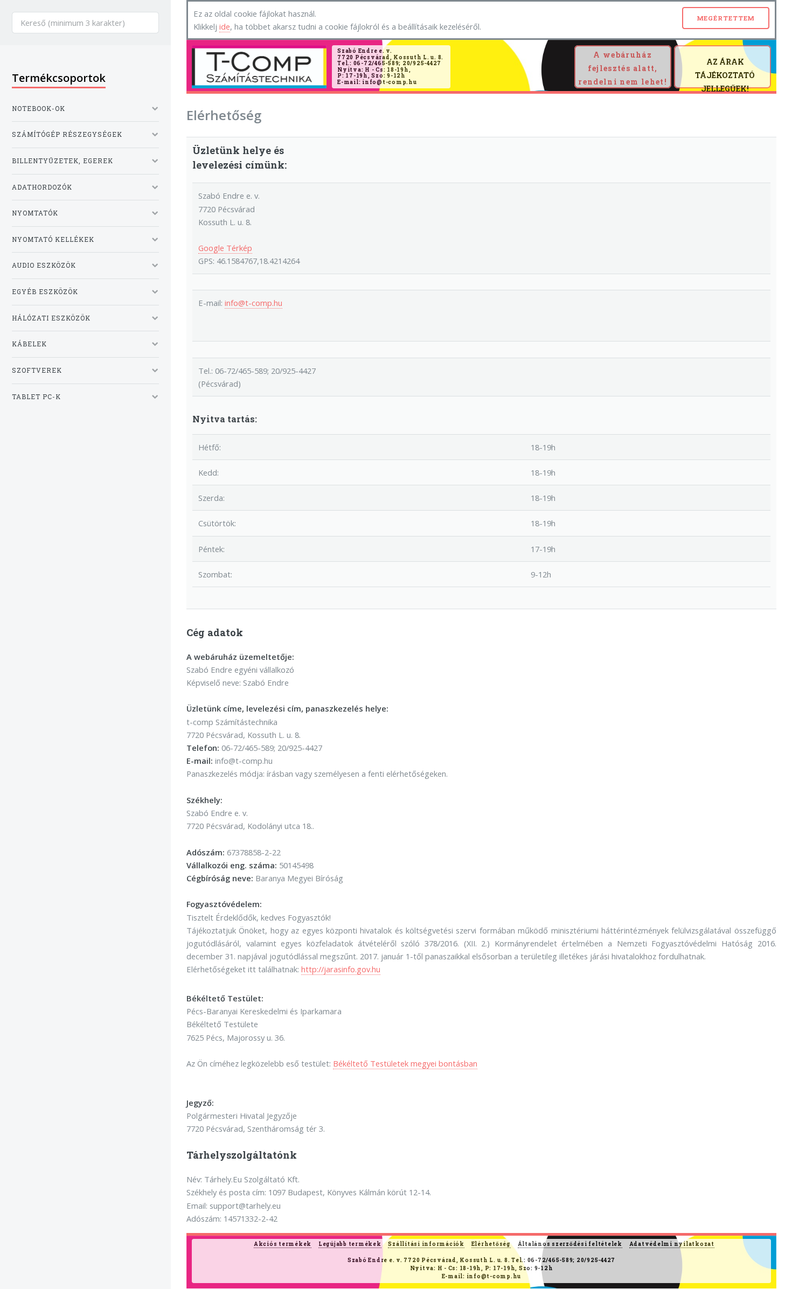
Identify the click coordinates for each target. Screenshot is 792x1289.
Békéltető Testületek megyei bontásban (405, 1063)
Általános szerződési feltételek (570, 1244)
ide (224, 26)
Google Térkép (225, 247)
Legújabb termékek (349, 1244)
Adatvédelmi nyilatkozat (671, 1244)
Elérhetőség (491, 1244)
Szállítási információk (426, 1244)
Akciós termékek (282, 1244)
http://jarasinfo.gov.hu (340, 969)
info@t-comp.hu (253, 302)
